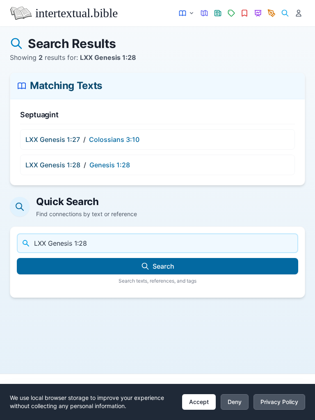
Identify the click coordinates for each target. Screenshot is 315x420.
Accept (199, 401)
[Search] (285, 13)
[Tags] (231, 13)
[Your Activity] (298, 13)
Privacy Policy (279, 401)
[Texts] (187, 13)
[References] (244, 13)
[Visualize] (258, 13)
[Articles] (218, 13)
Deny (235, 401)
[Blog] (271, 13)
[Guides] (204, 13)
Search (163, 266)
